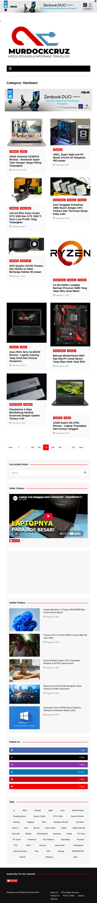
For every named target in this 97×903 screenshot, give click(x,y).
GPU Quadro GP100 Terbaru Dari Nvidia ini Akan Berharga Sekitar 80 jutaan (26, 268)
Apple (50, 810)
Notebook (57, 834)
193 (52, 447)
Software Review (20, 851)
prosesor (80, 839)
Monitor (28, 834)
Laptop (23, 151)
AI (14, 810)
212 (73, 447)
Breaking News (19, 816)
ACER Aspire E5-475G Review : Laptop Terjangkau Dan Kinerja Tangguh (70, 425)
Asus (62, 810)
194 (59, 447)
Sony (36, 851)
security (42, 845)
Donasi (81, 896)
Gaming (16, 822)
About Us (54, 892)
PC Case (81, 834)
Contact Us (55, 896)
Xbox (75, 857)
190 (32, 447)
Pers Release (48, 839)
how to (15, 828)
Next (81, 447)
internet (36, 828)
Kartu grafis (50, 828)
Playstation (65, 839)
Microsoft (16, 834)
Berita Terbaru (59, 200)
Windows (49, 857)
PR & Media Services (70, 892)
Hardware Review (61, 822)
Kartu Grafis (25, 208)
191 (39, 447)
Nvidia (69, 834)
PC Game (17, 839)
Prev (11, 447)
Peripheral (32, 839)
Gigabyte (30, 822)
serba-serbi (60, 845)
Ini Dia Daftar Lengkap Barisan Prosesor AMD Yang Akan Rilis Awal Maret (70, 288)
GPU (44, 822)
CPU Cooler (58, 816)
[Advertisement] (48, 572)
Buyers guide (39, 816)
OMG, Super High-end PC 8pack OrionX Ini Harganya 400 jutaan (69, 157)
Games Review (77, 816)
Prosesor (82, 200)
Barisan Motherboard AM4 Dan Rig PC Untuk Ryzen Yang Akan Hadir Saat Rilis (69, 358)
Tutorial (22, 857)
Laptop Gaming (78, 828)
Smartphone (78, 845)
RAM (28, 845)
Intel (26, 828)
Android (37, 810)
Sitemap (53, 899)
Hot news (80, 822)
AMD (24, 810)
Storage (61, 851)
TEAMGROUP (78, 851)
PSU (16, 845)
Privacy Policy (69, 896)
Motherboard (42, 834)
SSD (48, 851)
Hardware (14, 151)
